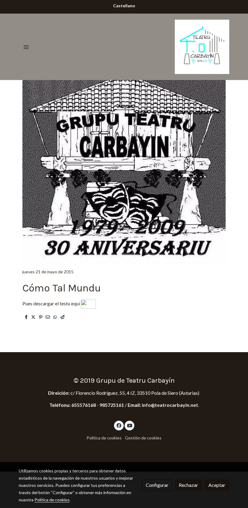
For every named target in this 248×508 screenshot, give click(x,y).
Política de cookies (104, 437)
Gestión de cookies (143, 437)
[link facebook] (119, 425)
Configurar (157, 485)
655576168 (84, 405)
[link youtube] (130, 425)
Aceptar (216, 485)
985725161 (112, 405)
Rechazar (188, 485)
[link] (202, 47)
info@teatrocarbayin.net (170, 405)
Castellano (124, 5)
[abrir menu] (26, 47)
